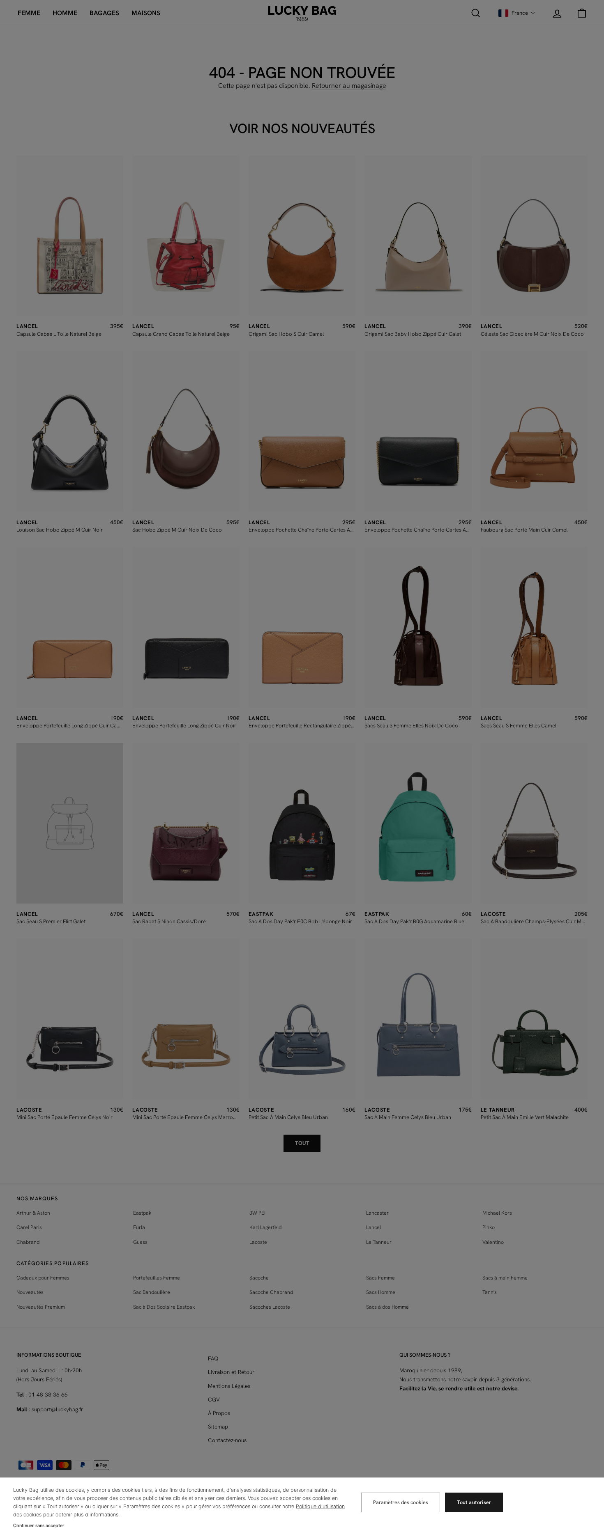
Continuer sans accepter (39, 1525)
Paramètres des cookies (400, 1502)
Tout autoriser (474, 1502)
